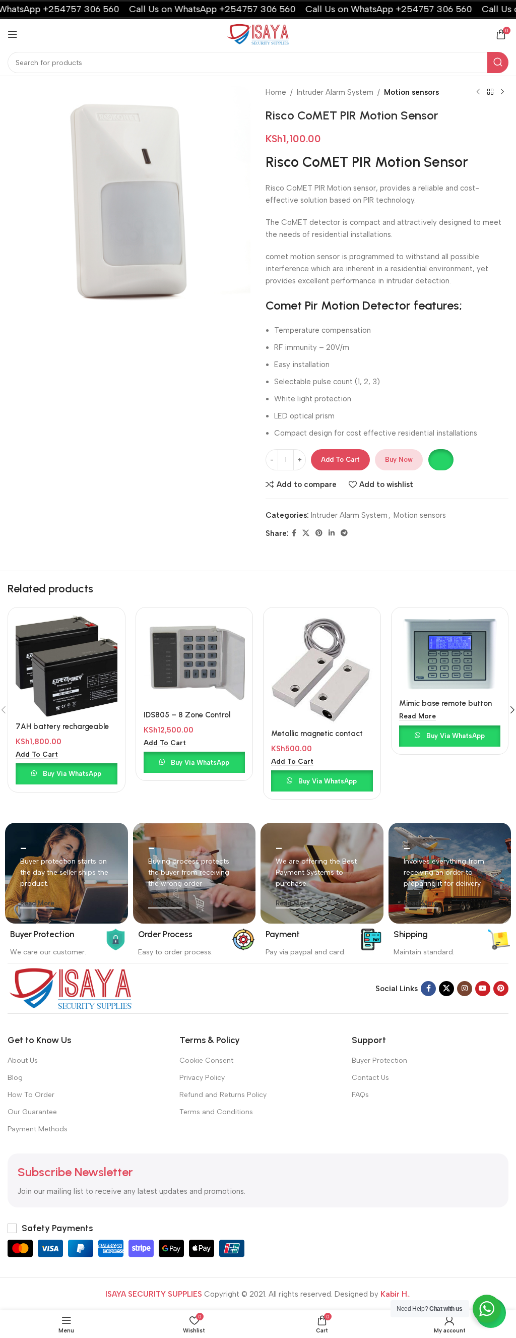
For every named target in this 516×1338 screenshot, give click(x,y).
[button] (441, 459)
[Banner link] (66, 873)
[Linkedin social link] (332, 533)
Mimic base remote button (445, 703)
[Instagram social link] (464, 988)
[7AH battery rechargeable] (66, 666)
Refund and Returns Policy (223, 1094)
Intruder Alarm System (335, 92)
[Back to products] (490, 92)
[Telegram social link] (344, 533)
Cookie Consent (206, 1060)
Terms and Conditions (216, 1112)
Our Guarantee (32, 1112)
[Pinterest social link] (319, 533)
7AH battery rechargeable (62, 726)
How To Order (31, 1094)
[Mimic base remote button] (450, 654)
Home (276, 92)
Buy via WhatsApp (72, 773)
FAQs (360, 1094)
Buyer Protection (379, 1060)
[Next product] (502, 92)
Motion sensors (411, 92)
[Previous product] (478, 92)
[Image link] (71, 988)
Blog (15, 1077)
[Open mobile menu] (13, 34)
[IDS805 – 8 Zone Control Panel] (194, 660)
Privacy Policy (202, 1077)
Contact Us (370, 1077)
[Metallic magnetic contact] (322, 669)
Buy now (399, 459)
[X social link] (305, 533)
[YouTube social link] (482, 988)
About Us (23, 1060)
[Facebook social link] (294, 533)
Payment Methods (38, 1129)
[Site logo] (258, 33)
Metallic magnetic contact (317, 733)
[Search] (497, 62)
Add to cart (340, 459)
